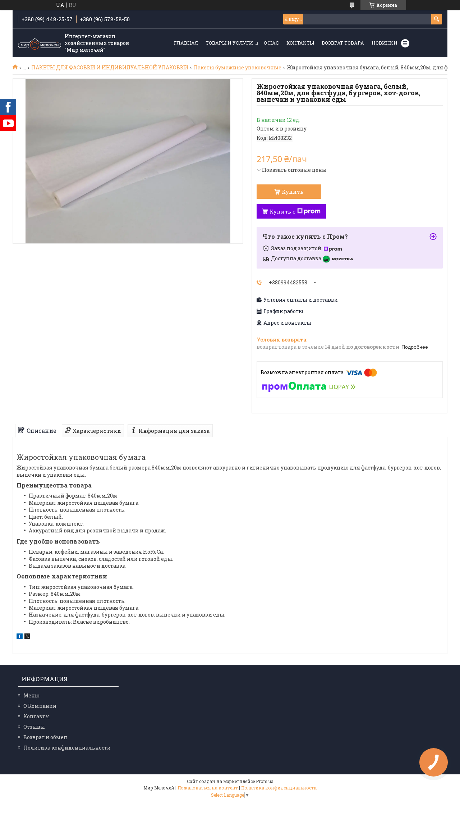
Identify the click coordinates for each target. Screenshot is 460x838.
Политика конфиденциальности (67, 747)
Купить (292, 191)
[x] (27, 637)
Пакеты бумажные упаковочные (237, 67)
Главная (186, 43)
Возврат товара (343, 43)
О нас (271, 43)
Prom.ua (264, 781)
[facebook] (20, 637)
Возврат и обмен (45, 737)
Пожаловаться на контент (208, 788)
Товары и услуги (229, 43)
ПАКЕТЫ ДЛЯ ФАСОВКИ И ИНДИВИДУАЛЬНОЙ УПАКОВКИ (109, 67)
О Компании (39, 705)
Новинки (384, 43)
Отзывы (34, 726)
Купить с (282, 211)
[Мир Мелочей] (39, 43)
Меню (31, 695)
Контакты (300, 43)
